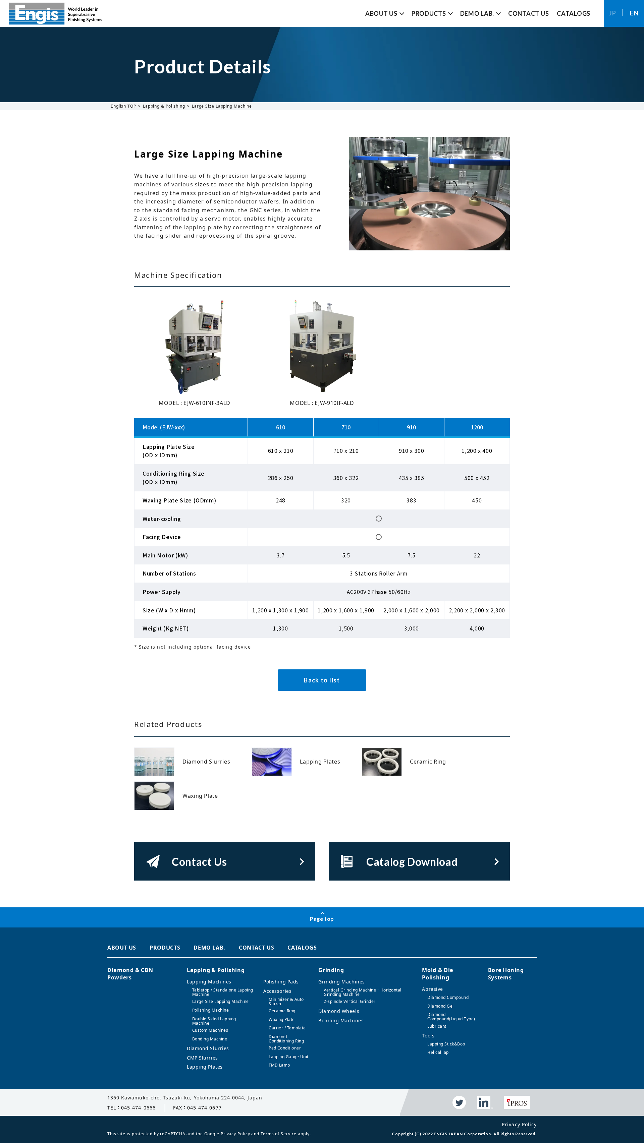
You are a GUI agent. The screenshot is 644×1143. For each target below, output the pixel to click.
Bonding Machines (341, 1020)
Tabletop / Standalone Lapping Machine (222, 992)
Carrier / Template (287, 1028)
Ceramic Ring (282, 1011)
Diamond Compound (448, 997)
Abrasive (432, 989)
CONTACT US (256, 947)
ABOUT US (121, 947)
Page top (322, 918)
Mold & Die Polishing (437, 973)
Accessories (277, 991)
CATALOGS (302, 947)
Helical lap (437, 1052)
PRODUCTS (165, 947)
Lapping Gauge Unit (289, 1057)
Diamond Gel (440, 1006)
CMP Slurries (202, 1058)
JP (612, 13)
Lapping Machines (209, 981)
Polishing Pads (281, 981)
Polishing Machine (210, 1010)
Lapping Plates (205, 1067)
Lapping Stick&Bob (446, 1044)
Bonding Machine (209, 1039)
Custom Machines (210, 1030)
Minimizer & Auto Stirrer (286, 1001)
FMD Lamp (279, 1065)
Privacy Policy (519, 1124)
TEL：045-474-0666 (131, 1107)
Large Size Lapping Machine (220, 1001)
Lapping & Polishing (164, 106)
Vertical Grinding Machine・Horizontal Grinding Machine (362, 992)
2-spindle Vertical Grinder (349, 1001)
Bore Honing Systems (506, 973)
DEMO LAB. (209, 947)
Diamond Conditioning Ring (286, 1038)
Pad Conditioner (285, 1048)
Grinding (331, 970)
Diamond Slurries (208, 1048)
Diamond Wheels (338, 1011)
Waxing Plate (282, 1019)
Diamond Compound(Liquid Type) (451, 1016)
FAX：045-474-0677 (197, 1107)
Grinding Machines (341, 981)
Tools (428, 1035)
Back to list (322, 680)
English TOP (123, 106)
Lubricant (436, 1026)
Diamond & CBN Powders (130, 973)
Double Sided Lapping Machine (214, 1021)
